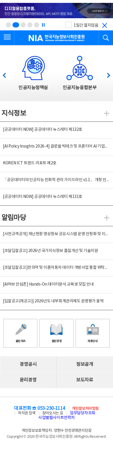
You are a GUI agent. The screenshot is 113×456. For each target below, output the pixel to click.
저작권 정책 (26, 413)
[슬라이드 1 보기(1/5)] (8, 24)
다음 (105, 73)
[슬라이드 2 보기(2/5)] (15, 24)
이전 (7, 73)
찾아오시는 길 (52, 413)
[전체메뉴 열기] (7, 38)
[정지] (43, 24)
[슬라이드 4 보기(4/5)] (29, 24)
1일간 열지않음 (86, 25)
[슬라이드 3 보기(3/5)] (23, 24)
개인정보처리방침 (85, 409)
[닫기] (104, 25)
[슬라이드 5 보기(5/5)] (36, 24)
